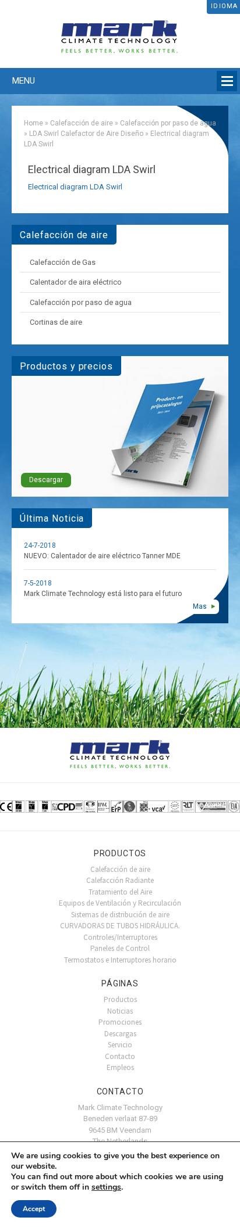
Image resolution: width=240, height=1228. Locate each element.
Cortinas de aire (56, 322)
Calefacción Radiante (120, 880)
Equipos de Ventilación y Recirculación (120, 903)
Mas (200, 606)
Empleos (120, 1067)
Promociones (120, 1022)
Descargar (46, 480)
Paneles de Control (120, 948)
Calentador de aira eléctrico (76, 282)
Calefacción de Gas (63, 262)
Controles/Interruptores (120, 937)
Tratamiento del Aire (120, 892)
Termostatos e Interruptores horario (120, 960)
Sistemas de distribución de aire (120, 915)
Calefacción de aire (81, 123)
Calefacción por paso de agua (168, 123)
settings (106, 1187)
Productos (120, 999)
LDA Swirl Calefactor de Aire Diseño (86, 134)
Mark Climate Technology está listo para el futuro (103, 594)
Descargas (120, 1034)
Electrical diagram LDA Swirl (75, 186)
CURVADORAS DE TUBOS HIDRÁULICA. (120, 926)
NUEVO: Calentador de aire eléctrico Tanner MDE (102, 556)
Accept (34, 1208)
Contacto (120, 1056)
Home (33, 123)
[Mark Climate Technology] (120, 34)
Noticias (120, 1011)
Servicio (120, 1045)
